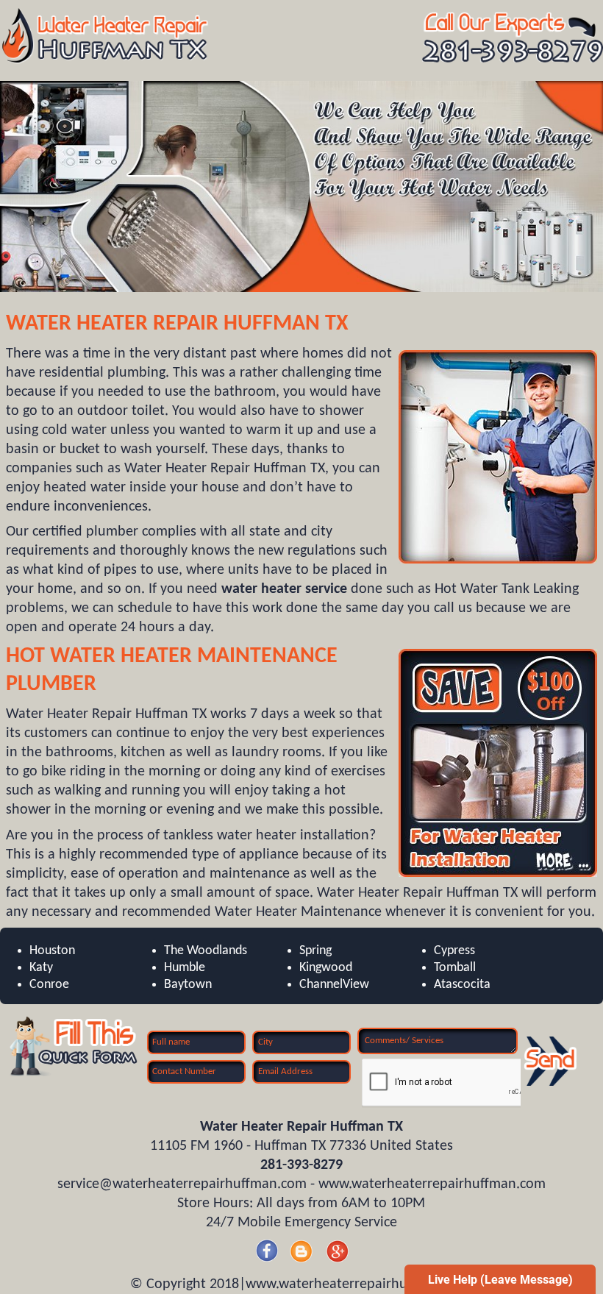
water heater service (284, 589)
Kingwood (325, 968)
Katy (41, 968)
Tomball (455, 968)
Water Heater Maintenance (194, 656)
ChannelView (334, 985)
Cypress (454, 951)
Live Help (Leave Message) (500, 1280)
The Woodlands (205, 951)
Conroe (49, 985)
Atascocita (462, 985)
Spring (315, 951)
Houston (52, 951)
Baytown (188, 985)
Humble (184, 968)
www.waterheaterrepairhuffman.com (432, 1184)
